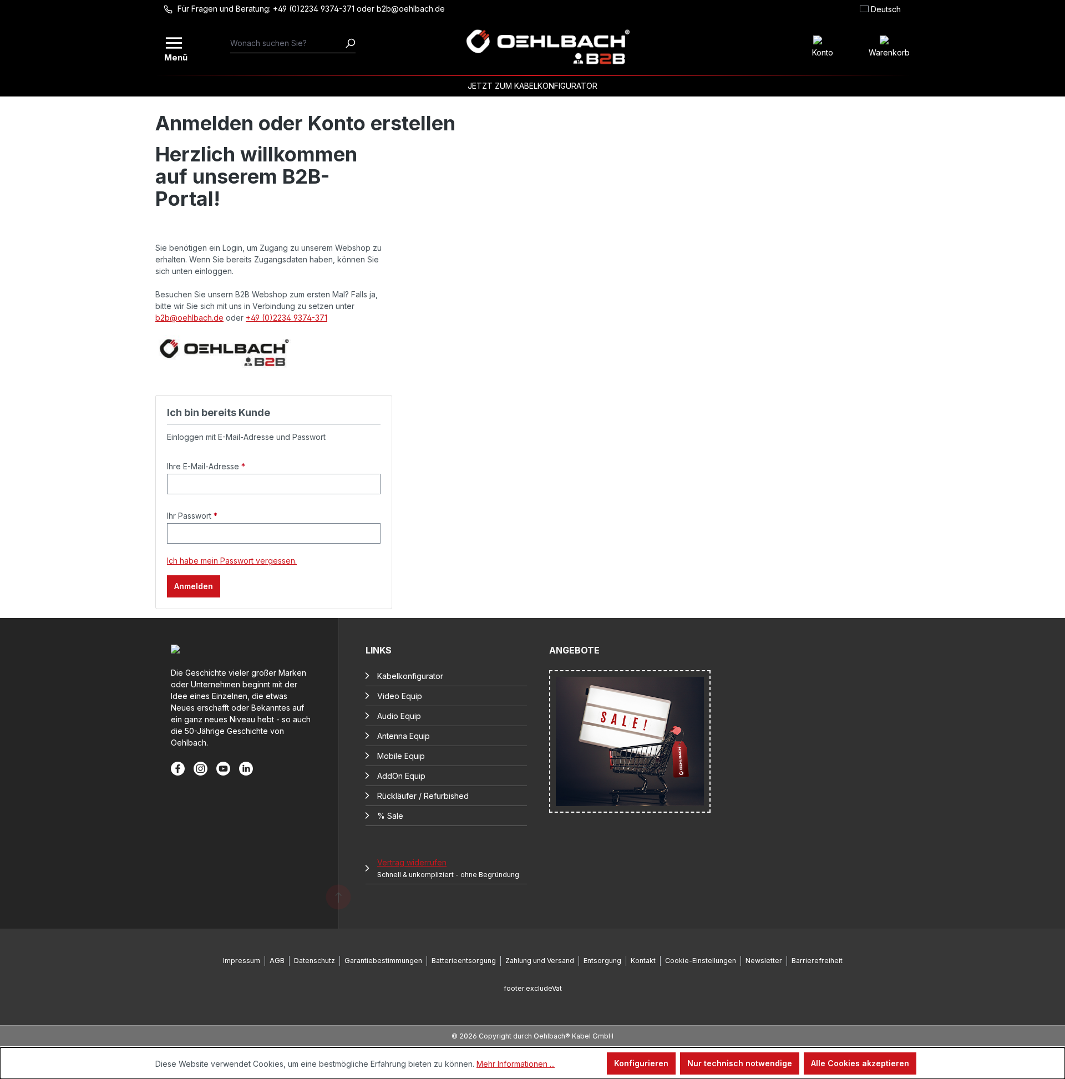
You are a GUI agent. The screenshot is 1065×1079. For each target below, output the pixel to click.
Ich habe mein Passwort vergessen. (232, 560)
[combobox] (287, 43)
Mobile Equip (401, 756)
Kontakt (643, 960)
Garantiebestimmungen (383, 960)
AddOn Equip (401, 776)
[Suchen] (350, 43)
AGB (277, 960)
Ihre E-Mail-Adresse (206, 466)
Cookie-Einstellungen (700, 960)
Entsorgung (602, 960)
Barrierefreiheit (817, 960)
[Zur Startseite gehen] (548, 47)
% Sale (390, 815)
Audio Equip (399, 716)
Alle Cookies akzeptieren (860, 1063)
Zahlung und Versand (539, 960)
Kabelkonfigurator (410, 676)
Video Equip (399, 696)
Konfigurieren (641, 1063)
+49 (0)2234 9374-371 (286, 317)
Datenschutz (314, 960)
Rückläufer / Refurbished (423, 796)
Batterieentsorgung (464, 960)
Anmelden (193, 586)
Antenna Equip (403, 736)
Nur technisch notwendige (739, 1063)
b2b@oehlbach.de (189, 317)
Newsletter (764, 960)
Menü (174, 56)
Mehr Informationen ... (515, 1063)
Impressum (241, 960)
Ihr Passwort (192, 515)
